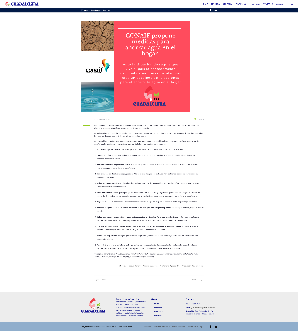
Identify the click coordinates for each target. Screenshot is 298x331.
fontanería (165, 266)
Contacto (268, 3)
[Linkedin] (215, 10)
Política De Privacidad (152, 327)
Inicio (205, 3)
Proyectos (241, 3)
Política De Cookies (169, 327)
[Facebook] (210, 10)
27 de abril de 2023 (102, 119)
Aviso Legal (198, 327)
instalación (187, 266)
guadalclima (175, 266)
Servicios (227, 3)
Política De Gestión (185, 327)
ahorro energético (151, 266)
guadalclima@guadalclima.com (203, 307)
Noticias (256, 3)
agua (132, 266)
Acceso (279, 3)
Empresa (215, 3)
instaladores (198, 266)
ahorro (139, 266)
